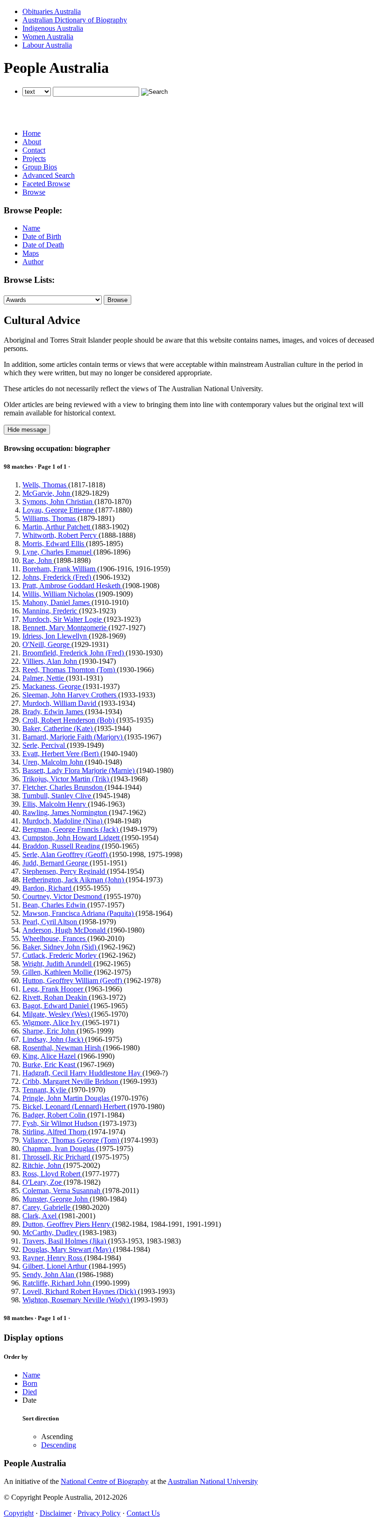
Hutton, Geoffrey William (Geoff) (73, 980)
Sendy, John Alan (49, 1275)
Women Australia (47, 37)
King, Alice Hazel (50, 1056)
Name (31, 228)
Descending (58, 1445)
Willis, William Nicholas (59, 594)
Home (31, 133)
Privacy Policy (99, 1513)
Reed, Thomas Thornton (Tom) (69, 670)
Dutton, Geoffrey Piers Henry (67, 1224)
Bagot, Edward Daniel (56, 1006)
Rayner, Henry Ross (53, 1258)
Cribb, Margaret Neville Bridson (71, 1081)
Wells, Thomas (45, 485)
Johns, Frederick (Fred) (57, 577)
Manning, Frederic (50, 611)
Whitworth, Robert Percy (60, 535)
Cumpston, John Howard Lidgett (71, 838)
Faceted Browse (46, 184)
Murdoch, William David (60, 703)
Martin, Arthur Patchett (57, 527)
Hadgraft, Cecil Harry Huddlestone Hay (82, 1073)
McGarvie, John (47, 493)
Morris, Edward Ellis (54, 544)
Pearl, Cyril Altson (50, 922)
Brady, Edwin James (53, 712)
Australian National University (213, 1481)
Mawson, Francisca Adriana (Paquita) (78, 913)
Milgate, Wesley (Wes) (56, 1014)
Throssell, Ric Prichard (57, 1157)
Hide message (26, 429)
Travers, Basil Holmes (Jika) (65, 1241)
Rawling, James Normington (65, 812)
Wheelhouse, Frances (54, 938)
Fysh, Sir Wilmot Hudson (60, 1123)
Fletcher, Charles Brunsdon (63, 787)
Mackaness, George (52, 686)
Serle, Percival (44, 745)
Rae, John (38, 560)
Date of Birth (41, 236)
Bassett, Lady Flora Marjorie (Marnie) (79, 770)
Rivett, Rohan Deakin (55, 997)
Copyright (19, 1513)
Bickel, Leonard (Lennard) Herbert (75, 1106)
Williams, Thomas (50, 518)
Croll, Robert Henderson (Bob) (69, 720)
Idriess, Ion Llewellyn (55, 636)
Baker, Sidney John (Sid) (60, 947)
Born (29, 1383)
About (31, 142)
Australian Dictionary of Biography (74, 20)
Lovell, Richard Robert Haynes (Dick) (80, 1291)
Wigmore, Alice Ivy (52, 1022)
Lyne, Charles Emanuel (57, 552)
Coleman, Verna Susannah (62, 1191)
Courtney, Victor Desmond (63, 896)
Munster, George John (56, 1199)
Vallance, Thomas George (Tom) (71, 1140)
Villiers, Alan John (50, 661)
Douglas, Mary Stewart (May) (67, 1249)
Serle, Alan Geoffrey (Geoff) (65, 854)
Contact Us (143, 1513)
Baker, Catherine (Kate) (58, 728)
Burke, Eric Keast (49, 1064)
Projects (34, 158)
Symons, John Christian (58, 502)
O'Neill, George (46, 644)
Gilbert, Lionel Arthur (55, 1266)
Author (32, 262)
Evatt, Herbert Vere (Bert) (61, 754)
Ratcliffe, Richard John (57, 1283)
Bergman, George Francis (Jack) (71, 829)
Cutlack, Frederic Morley (60, 955)
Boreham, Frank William (59, 569)
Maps (30, 253)
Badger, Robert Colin (54, 1115)
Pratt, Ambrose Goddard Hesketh (72, 586)
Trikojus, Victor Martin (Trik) (66, 779)
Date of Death (43, 245)
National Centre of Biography (105, 1481)
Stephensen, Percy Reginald (64, 871)
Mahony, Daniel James (57, 602)
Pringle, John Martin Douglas (66, 1098)
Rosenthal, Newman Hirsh (62, 1048)
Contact (33, 150)
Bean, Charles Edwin (54, 905)
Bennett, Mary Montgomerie (65, 628)
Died (29, 1392)
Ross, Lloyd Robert (52, 1174)
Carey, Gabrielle (47, 1207)
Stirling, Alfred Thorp (55, 1132)
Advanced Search (48, 175)
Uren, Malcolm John (53, 762)
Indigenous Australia (52, 28)
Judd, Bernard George (56, 863)
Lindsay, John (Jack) (53, 1039)
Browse (33, 192)
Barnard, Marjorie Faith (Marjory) (73, 737)
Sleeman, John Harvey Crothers (70, 695)
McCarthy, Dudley (50, 1233)
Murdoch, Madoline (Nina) (63, 821)
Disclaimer (55, 1513)
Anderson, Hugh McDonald (64, 930)
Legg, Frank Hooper (53, 989)
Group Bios (39, 167)
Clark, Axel (40, 1216)
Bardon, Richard (47, 888)
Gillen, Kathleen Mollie (58, 972)
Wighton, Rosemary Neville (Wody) (76, 1300)
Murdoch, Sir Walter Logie (63, 619)
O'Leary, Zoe (43, 1182)
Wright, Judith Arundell (57, 964)
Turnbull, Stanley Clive (57, 796)
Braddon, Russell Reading (62, 846)
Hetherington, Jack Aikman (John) (74, 880)
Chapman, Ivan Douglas (59, 1149)
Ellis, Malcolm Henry (55, 804)
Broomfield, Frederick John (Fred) (74, 653)
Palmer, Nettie (44, 678)
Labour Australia (47, 45)
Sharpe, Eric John (49, 1031)
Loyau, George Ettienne (58, 510)
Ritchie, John (42, 1165)
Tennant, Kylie (45, 1090)
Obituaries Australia (51, 11)
